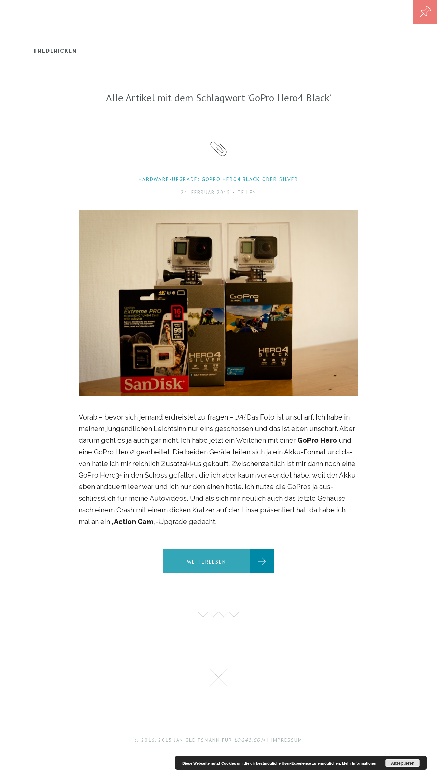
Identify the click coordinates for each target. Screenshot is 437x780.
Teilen (247, 192)
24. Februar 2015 (205, 192)
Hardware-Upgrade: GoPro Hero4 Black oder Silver (218, 179)
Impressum (286, 740)
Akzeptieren (402, 763)
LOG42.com (249, 740)
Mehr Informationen (360, 763)
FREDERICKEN (55, 51)
